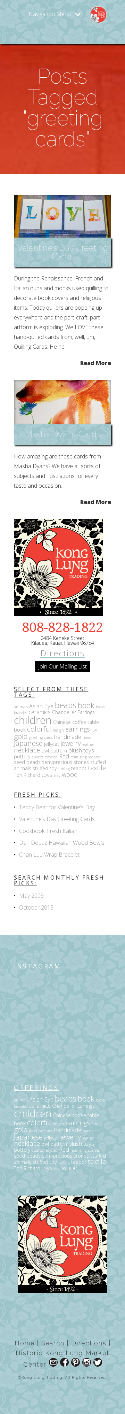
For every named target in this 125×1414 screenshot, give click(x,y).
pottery (22, 756)
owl (45, 750)
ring (83, 757)
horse (87, 737)
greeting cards (41, 737)
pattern (58, 750)
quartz (37, 757)
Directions (62, 653)
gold (21, 736)
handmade (67, 737)
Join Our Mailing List (62, 666)
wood (70, 774)
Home (25, 1343)
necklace (27, 749)
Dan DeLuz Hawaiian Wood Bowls (62, 843)
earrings (77, 729)
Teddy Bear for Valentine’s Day (57, 807)
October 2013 (36, 907)
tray (57, 775)
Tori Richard (27, 775)
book (86, 705)
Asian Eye (41, 706)
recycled (51, 757)
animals (21, 706)
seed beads (27, 762)
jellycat (51, 744)
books (100, 706)
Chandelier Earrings (73, 712)
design (58, 730)
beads (65, 705)
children (33, 720)
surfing (64, 768)
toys (47, 775)
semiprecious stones (65, 762)
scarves (94, 757)
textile (97, 767)
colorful (39, 729)
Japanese (28, 743)
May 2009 (31, 895)
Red (64, 756)
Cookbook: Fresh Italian (48, 831)
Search (53, 1343)
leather (88, 744)
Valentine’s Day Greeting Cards (62, 252)
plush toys (81, 750)
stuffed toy (45, 768)
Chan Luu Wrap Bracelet (49, 854)
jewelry (70, 743)
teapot (78, 768)
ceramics (39, 712)
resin (74, 757)
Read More (95, 362)
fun (94, 730)
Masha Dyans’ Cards (62, 434)
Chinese (62, 722)
